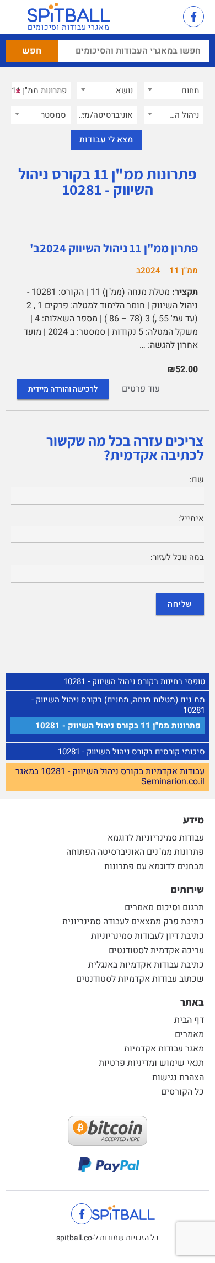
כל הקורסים (182, 1091)
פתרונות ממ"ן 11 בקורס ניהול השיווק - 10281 (118, 726)
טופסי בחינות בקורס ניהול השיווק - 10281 (134, 681)
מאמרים (189, 1034)
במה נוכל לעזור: (177, 557)
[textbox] (173, 90)
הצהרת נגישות (178, 1077)
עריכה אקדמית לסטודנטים (156, 950)
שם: (197, 479)
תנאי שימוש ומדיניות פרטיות (151, 1063)
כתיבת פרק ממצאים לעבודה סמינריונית (133, 921)
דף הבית (189, 1020)
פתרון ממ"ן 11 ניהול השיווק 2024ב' (114, 248)
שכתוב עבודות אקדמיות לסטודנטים (140, 979)
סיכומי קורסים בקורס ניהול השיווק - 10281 (131, 752)
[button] (163, 17)
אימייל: (191, 518)
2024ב (148, 271)
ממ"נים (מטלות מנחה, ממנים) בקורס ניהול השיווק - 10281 (118, 705)
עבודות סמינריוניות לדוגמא (156, 837)
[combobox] (173, 90)
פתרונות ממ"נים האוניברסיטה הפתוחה (135, 852)
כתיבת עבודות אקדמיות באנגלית (146, 964)
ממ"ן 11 (183, 271)
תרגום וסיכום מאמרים (164, 907)
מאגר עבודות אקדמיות (164, 1048)
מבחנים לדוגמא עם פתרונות (154, 866)
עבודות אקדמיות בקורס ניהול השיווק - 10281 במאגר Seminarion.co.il (110, 777)
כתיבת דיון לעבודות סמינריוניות (147, 936)
